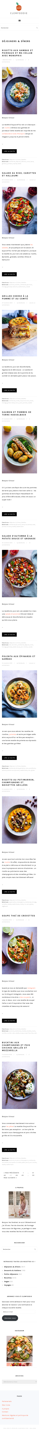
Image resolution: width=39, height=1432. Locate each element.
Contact (5, 1412)
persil (27, 1162)
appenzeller (12, 902)
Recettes (23, 159)
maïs (27, 768)
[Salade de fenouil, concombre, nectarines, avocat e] (20, 1349)
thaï (32, 1033)
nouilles (4, 1033)
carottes (17, 284)
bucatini (17, 1160)
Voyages (7, 1285)
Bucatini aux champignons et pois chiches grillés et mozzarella (16, 1046)
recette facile (21, 286)
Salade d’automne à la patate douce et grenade (19, 537)
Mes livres (6, 1405)
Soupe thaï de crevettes (18, 916)
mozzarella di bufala (15, 1162)
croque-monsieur (25, 400)
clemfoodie (12, 161)
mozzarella (5, 1162)
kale (34, 524)
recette (19, 163)
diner (28, 161)
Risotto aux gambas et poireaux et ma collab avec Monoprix (17, 53)
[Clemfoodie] (19, 15)
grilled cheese (11, 403)
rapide (15, 163)
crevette (24, 1031)
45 (23, 1175)
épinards (29, 284)
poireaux (9, 163)
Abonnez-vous (10, 1318)
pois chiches (24, 647)
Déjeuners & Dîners (15, 159)
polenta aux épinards (13, 770)
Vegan (6, 1281)
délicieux (23, 161)
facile (32, 161)
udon (35, 1033)
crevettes (29, 1031)
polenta (4, 770)
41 (33, 1173)
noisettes (4, 904)
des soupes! (25, 997)
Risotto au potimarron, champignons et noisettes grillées (18, 782)
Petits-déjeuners (11, 1274)
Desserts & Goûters (12, 1270)
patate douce (16, 647)
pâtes (23, 1162)
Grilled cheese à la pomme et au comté (15, 297)
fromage (4, 286)
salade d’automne (12, 614)
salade (28, 286)
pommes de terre (7, 526)
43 (11, 1175)
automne (11, 284)
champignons (21, 902)
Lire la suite (9, 151)
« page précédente (11, 1173)
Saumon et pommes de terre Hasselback (16, 413)
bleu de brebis (13, 645)
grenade (9, 286)
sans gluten (31, 770)
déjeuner (18, 161)
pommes (25, 403)
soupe (22, 1033)
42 (5, 1175)
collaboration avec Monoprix (13, 134)
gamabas (22, 768)
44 (17, 1175)
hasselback (28, 524)
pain (20, 403)
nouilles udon (11, 1033)
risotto (7, 128)
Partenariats (7, 1401)
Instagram (31, 988)
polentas (12, 734)
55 (33, 1175)
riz (25, 904)
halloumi (15, 286)
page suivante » (10, 1178)
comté (17, 400)
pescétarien (32, 768)
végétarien (5, 906)
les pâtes (10, 1126)
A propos (5, 1409)
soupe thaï (27, 1033)
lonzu (17, 403)
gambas (4, 163)
